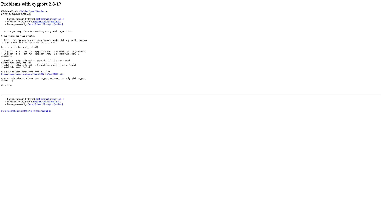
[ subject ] (48, 24)
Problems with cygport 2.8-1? (50, 19)
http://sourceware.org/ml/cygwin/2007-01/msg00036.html (32, 74)
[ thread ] (39, 24)
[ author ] (58, 24)
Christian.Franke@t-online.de (33, 11)
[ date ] (31, 24)
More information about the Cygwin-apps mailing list (26, 111)
